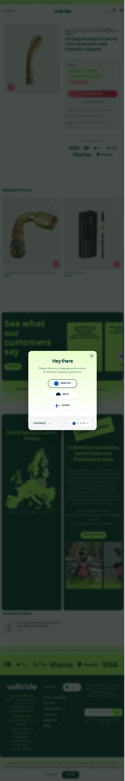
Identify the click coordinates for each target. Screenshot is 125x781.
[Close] (92, 356)
